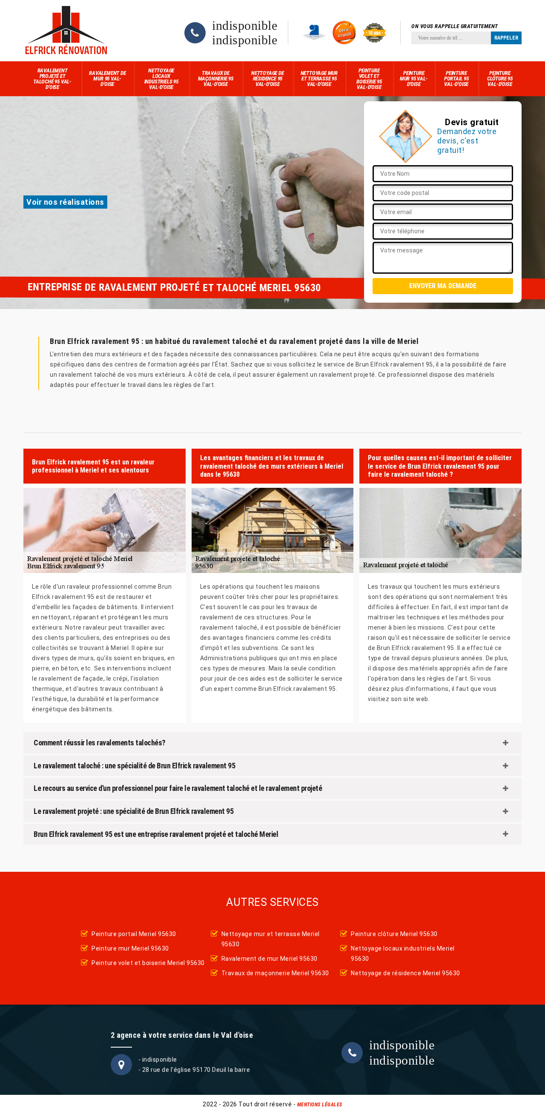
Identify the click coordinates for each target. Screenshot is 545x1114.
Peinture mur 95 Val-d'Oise (414, 78)
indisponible (244, 25)
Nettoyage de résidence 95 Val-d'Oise (267, 78)
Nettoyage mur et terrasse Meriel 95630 (270, 939)
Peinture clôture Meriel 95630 (394, 934)
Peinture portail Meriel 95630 (134, 934)
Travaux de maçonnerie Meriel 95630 (275, 973)
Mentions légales (319, 1105)
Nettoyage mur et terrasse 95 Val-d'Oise (319, 78)
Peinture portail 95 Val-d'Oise (456, 78)
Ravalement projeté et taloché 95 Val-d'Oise (52, 78)
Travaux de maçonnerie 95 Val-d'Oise (215, 78)
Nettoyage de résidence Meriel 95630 (405, 973)
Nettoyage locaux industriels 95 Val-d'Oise (161, 78)
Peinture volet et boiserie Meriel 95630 (148, 962)
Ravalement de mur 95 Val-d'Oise (107, 78)
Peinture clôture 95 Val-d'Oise (500, 78)
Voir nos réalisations (65, 202)
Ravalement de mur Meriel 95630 (269, 958)
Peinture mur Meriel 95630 (130, 948)
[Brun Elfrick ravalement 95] (66, 30)
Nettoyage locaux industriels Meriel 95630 (403, 953)
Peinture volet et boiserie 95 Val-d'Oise (369, 78)
